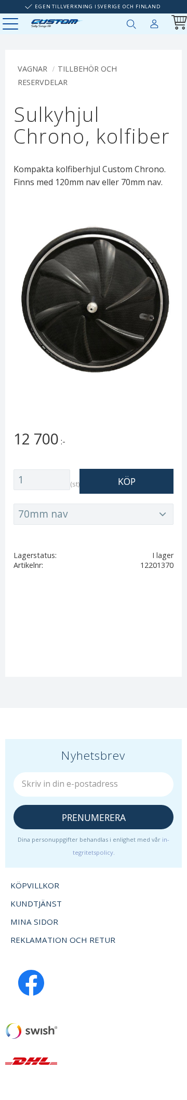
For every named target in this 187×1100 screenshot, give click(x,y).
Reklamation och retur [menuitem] (62, 940)
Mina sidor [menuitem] (154, 22)
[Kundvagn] (177, 23)
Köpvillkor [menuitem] (34, 885)
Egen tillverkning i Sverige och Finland (98, 6)
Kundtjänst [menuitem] (36, 903)
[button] (12, 25)
